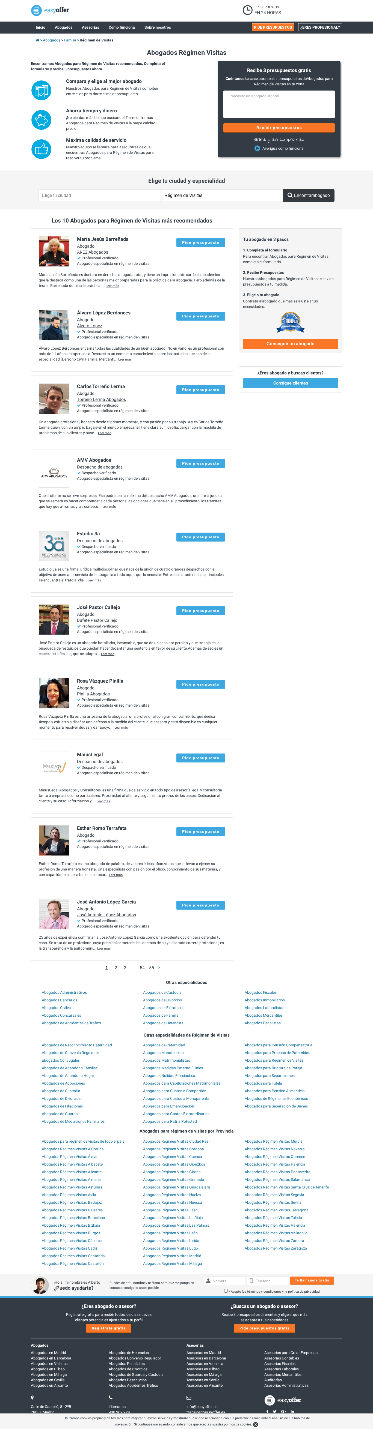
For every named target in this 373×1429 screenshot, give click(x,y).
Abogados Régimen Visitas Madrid (172, 1256)
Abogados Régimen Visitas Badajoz (72, 1202)
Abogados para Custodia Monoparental (176, 1098)
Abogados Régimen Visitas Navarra (275, 1149)
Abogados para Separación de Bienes (276, 1106)
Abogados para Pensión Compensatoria (278, 1045)
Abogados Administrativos (64, 992)
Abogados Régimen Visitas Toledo (273, 1217)
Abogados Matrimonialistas (166, 1060)
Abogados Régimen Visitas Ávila (69, 1195)
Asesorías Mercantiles (282, 1374)
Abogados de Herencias (163, 1023)
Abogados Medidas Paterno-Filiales (173, 1068)
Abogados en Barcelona (51, 1358)
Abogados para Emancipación (168, 1106)
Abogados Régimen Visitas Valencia (275, 1225)
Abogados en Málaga (49, 1374)
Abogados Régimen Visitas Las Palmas (176, 1225)
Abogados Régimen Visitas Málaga (172, 1263)
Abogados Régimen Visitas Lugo (170, 1248)
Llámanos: (117, 1406)
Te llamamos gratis (312, 1280)
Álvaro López (89, 325)
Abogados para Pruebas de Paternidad (277, 1052)
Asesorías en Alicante (205, 1385)
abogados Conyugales (61, 1060)
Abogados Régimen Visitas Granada (173, 1179)
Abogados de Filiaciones (62, 1106)
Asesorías (195, 1345)
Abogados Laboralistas (264, 1007)
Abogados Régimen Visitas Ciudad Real (176, 1141)
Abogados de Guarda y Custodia (136, 1374)
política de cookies (237, 1424)
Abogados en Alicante (49, 1385)
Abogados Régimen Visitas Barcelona (73, 1217)
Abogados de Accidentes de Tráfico (71, 1023)
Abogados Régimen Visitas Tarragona (277, 1210)
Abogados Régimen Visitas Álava (69, 1156)
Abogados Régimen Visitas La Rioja (173, 1217)
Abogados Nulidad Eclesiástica (169, 1075)
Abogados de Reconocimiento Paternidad (77, 1045)
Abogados (39, 1345)
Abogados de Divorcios (162, 1000)
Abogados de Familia (161, 1015)
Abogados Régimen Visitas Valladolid (276, 1233)
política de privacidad (304, 1291)
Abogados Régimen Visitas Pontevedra (277, 1172)
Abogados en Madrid (48, 1352)
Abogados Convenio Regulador (135, 1358)
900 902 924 (119, 1412)
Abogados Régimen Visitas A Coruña (73, 1149)
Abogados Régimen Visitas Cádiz (69, 1248)
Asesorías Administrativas (286, 1385)
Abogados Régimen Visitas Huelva (172, 1195)
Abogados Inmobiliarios (265, 1000)
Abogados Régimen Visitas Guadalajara (176, 1187)
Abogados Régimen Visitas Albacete (72, 1164)
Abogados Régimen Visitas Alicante (72, 1172)
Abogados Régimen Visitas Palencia (275, 1164)
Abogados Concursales (61, 1015)
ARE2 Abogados (92, 252)
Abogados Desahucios (128, 1380)
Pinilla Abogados (93, 694)
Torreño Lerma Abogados (101, 399)
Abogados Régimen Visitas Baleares (72, 1210)
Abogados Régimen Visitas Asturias (72, 1187)
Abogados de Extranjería (164, 1007)
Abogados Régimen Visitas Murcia (274, 1141)
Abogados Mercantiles (264, 1015)
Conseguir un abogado (291, 343)
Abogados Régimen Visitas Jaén (170, 1210)
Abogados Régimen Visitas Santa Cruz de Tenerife (287, 1187)
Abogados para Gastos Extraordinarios (176, 1114)
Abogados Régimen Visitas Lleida (171, 1240)
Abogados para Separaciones (270, 1075)
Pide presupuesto (201, 242)
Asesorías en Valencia (205, 1363)
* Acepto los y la (274, 1291)
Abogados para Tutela (263, 1083)
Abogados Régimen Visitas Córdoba (173, 1149)
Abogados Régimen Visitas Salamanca (277, 1179)
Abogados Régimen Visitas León (170, 1233)
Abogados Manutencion (163, 1052)
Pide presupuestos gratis (264, 1328)
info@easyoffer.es (202, 1406)
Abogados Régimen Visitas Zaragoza (276, 1248)
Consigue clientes (290, 383)
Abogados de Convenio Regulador (70, 1052)
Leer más (112, 286)
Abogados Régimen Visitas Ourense (275, 1156)
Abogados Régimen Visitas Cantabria (73, 1256)
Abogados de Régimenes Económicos (276, 1098)
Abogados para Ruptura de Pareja (273, 1068)
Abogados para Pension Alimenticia (275, 1091)
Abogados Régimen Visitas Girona (172, 1172)
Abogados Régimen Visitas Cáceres (72, 1240)
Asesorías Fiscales (279, 1363)
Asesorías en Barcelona (206, 1358)
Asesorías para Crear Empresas (291, 1352)
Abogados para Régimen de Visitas (274, 1060)
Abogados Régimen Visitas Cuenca (172, 1156)
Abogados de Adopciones (63, 1083)
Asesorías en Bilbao (203, 1369)
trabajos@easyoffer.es (206, 1412)
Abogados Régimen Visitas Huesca (172, 1202)
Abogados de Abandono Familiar (69, 1068)
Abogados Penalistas (263, 1023)
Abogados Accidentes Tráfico (133, 1385)
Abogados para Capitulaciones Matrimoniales (181, 1083)
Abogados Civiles (56, 1007)
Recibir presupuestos (279, 127)
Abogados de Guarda (60, 1114)
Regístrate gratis (109, 1328)
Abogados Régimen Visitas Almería (71, 1179)
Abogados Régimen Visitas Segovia (274, 1195)
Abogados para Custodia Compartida (174, 1091)
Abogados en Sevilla (48, 1380)
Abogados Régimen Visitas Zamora (274, 1240)
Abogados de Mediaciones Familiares (73, 1121)
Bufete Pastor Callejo (97, 620)
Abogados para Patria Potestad (170, 1121)
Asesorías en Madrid (204, 1352)
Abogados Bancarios (59, 1000)
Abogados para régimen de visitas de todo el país (83, 1141)
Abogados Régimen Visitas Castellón (73, 1263)
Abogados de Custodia (162, 992)
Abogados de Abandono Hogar (68, 1075)
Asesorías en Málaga (204, 1374)
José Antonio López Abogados (106, 914)
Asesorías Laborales (281, 1369)
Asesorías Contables (281, 1358)
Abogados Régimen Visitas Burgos (71, 1233)
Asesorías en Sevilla (203, 1380)
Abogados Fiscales (261, 992)
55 (151, 967)
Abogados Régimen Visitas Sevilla (273, 1202)
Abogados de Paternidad (164, 1045)
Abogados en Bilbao (48, 1369)
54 (142, 967)
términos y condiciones (264, 1291)
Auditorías (273, 1380)
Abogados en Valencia (50, 1363)
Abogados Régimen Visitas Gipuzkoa (174, 1164)
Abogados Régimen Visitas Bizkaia (71, 1225)
